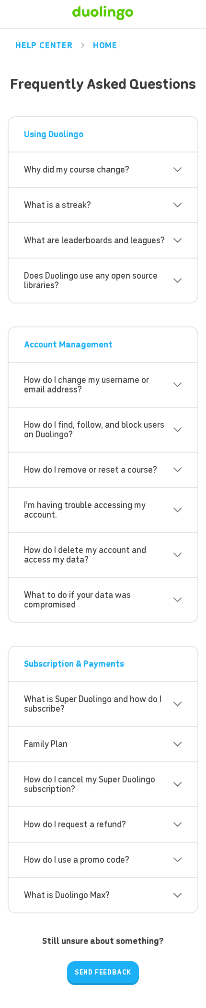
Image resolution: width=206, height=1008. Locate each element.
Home (105, 45)
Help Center (44, 45)
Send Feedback (103, 972)
